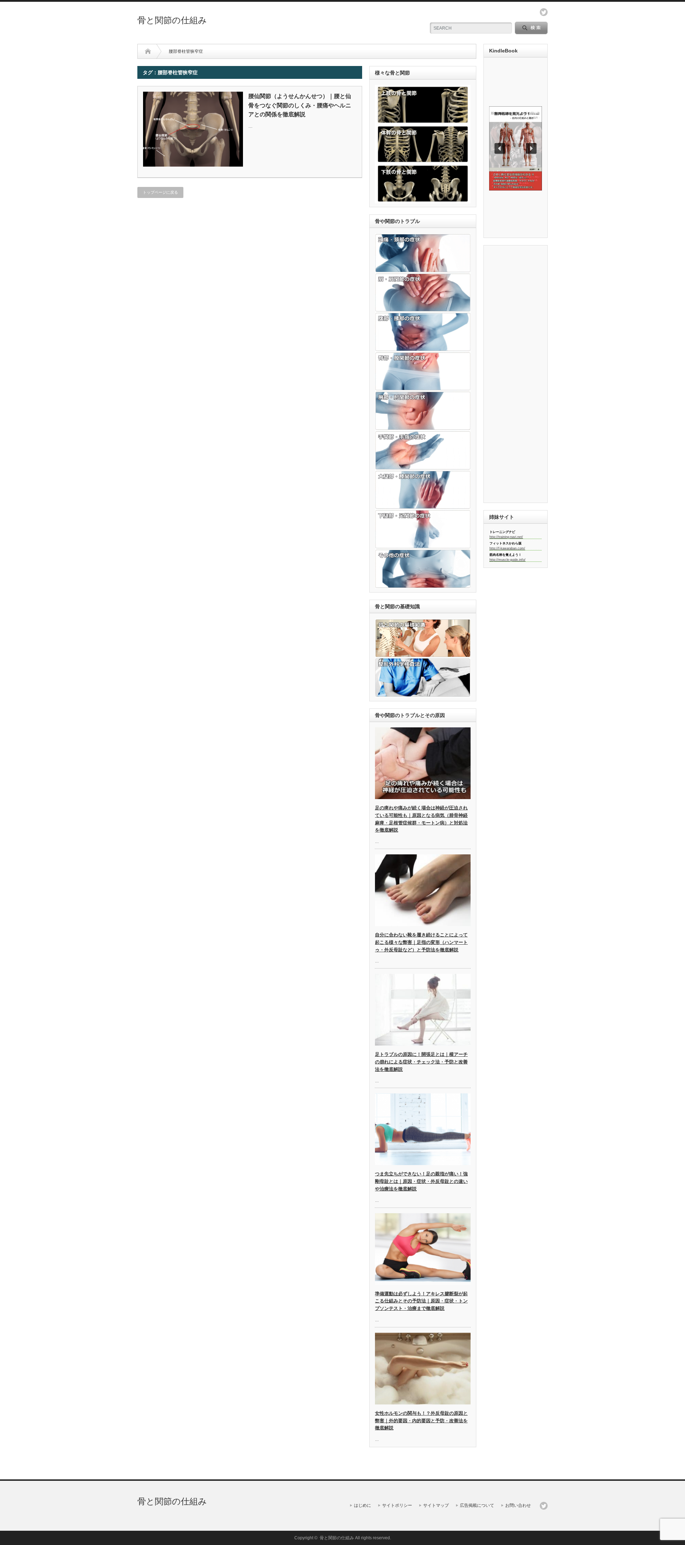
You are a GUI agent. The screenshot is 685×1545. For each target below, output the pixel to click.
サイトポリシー (397, 1505)
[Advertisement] (195, 255)
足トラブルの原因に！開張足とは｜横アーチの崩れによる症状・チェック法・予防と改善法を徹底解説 (421, 1062)
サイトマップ (436, 1505)
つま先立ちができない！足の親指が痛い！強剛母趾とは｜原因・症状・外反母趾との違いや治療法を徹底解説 (421, 1181)
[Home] (148, 51)
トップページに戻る (160, 192)
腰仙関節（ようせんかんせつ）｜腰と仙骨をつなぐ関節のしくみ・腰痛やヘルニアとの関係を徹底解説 (299, 105)
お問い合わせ (518, 1505)
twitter (544, 12)
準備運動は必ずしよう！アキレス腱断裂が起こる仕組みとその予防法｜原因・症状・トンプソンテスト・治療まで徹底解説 (421, 1301)
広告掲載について (477, 1505)
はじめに (362, 1505)
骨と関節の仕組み (172, 20)
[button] (515, 148)
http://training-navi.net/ (506, 537)
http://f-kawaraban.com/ (507, 548)
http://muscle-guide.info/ (507, 559)
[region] (515, 148)
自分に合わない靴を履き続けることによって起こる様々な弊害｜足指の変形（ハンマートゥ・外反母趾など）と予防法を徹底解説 (421, 942)
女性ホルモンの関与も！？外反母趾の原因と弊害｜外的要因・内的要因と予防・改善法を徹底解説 (421, 1421)
